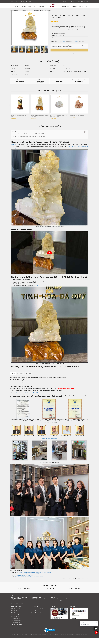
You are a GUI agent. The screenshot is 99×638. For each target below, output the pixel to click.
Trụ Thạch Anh (22, 10)
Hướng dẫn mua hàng (16, 620)
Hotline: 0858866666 (25, 588)
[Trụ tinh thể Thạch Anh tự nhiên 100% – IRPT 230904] (14, 49)
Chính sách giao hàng (15, 612)
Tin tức (58, 1)
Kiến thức (72, 1)
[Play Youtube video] (49, 252)
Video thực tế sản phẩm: (19, 135)
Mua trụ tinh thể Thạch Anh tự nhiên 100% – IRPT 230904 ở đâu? (27, 137)
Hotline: (60, 53)
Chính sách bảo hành (15, 618)
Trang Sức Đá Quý (25, 6)
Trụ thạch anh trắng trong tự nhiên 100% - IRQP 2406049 (77, 116)
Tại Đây (35, 285)
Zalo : (79, 53)
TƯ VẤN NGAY (69, 50)
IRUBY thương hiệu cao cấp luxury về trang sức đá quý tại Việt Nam (35, 572)
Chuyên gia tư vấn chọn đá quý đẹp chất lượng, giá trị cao (32, 574)
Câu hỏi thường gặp (15, 622)
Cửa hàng (15, 10)
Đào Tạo (65, 1)
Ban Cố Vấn (74, 6)
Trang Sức (40, 6)
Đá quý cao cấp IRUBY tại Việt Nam (25, 575)
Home (11, 10)
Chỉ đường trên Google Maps (65, 388)
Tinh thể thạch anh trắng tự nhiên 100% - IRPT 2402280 (39, 116)
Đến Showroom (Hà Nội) (16, 624)
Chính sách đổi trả (15, 616)
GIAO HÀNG (20, 373)
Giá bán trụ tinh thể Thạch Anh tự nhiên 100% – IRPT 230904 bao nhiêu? (29, 136)
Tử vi (32, 616)
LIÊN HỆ (13, 373)
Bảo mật (41, 610)
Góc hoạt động (34, 610)
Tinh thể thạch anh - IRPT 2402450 (58, 115)
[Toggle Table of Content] (84, 132)
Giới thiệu (16, 6)
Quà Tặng (81, 6)
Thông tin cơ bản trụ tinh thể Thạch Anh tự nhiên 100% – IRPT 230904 (28, 133)
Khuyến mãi (33, 612)
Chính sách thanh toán (16, 610)
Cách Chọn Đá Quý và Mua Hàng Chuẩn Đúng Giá (28, 392)
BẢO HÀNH (28, 373)
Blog (78, 1)
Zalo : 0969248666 (75, 588)
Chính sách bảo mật (15, 608)
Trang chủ (33, 608)
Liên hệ (32, 614)
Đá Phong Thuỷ (65, 6)
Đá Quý (33, 6)
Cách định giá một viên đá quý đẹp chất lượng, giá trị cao (29, 576)
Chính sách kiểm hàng (16, 614)
